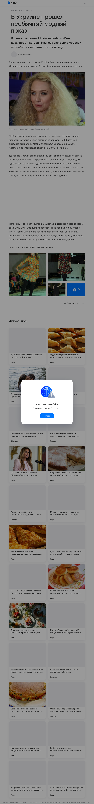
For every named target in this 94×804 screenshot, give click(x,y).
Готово (47, 416)
